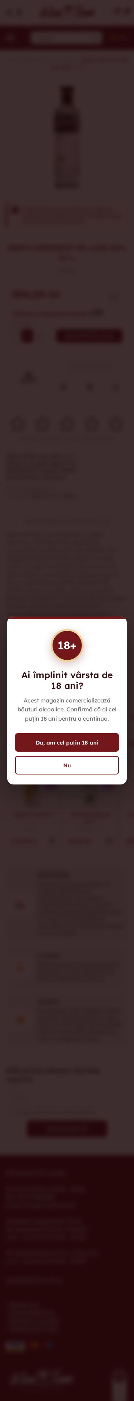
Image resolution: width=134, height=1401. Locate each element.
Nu (67, 765)
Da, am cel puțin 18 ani (67, 742)
